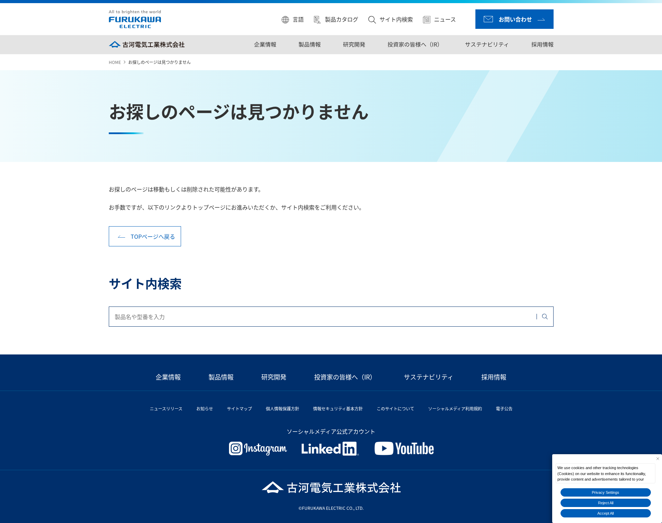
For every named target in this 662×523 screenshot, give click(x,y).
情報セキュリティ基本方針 (338, 408)
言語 (298, 19)
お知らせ (204, 408)
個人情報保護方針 (282, 408)
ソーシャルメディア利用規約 (455, 408)
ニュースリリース (166, 408)
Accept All (605, 513)
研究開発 (354, 44)
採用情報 (542, 44)
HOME (115, 62)
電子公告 (504, 408)
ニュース (445, 19)
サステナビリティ (487, 44)
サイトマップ (239, 408)
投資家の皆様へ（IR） (414, 44)
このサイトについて (395, 408)
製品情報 (309, 44)
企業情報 (265, 44)
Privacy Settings (605, 492)
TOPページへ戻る (153, 236)
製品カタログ (341, 19)
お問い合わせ (515, 19)
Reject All (605, 503)
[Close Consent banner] (657, 458)
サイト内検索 (396, 19)
